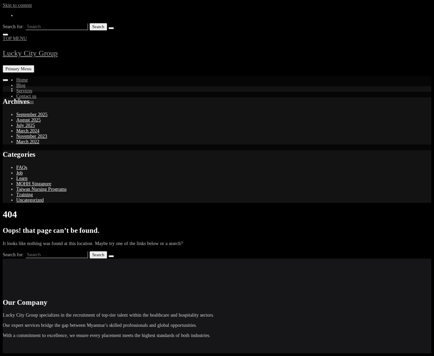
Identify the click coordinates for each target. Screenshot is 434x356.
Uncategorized (30, 200)
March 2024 (27, 130)
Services (24, 90)
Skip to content (17, 5)
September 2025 (31, 114)
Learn (21, 178)
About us (25, 101)
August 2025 (28, 120)
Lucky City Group (30, 53)
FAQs (21, 167)
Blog (20, 85)
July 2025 (25, 125)
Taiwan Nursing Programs (41, 189)
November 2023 (31, 136)
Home (22, 79)
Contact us (26, 96)
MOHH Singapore (33, 183)
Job (19, 172)
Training (24, 194)
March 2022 (27, 141)
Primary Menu (18, 68)
